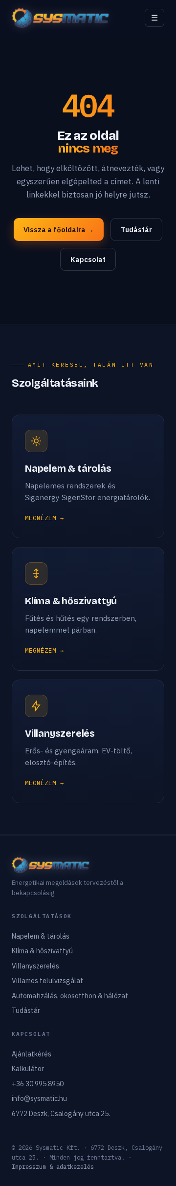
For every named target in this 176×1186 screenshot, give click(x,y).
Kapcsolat (88, 259)
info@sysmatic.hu (39, 1098)
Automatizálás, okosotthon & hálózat (70, 995)
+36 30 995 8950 (38, 1083)
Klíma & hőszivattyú (42, 950)
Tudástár (136, 229)
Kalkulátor (28, 1068)
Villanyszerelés (35, 966)
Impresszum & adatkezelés (53, 1166)
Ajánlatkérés (31, 1054)
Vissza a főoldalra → (58, 229)
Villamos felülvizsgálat (47, 980)
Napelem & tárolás (40, 936)
